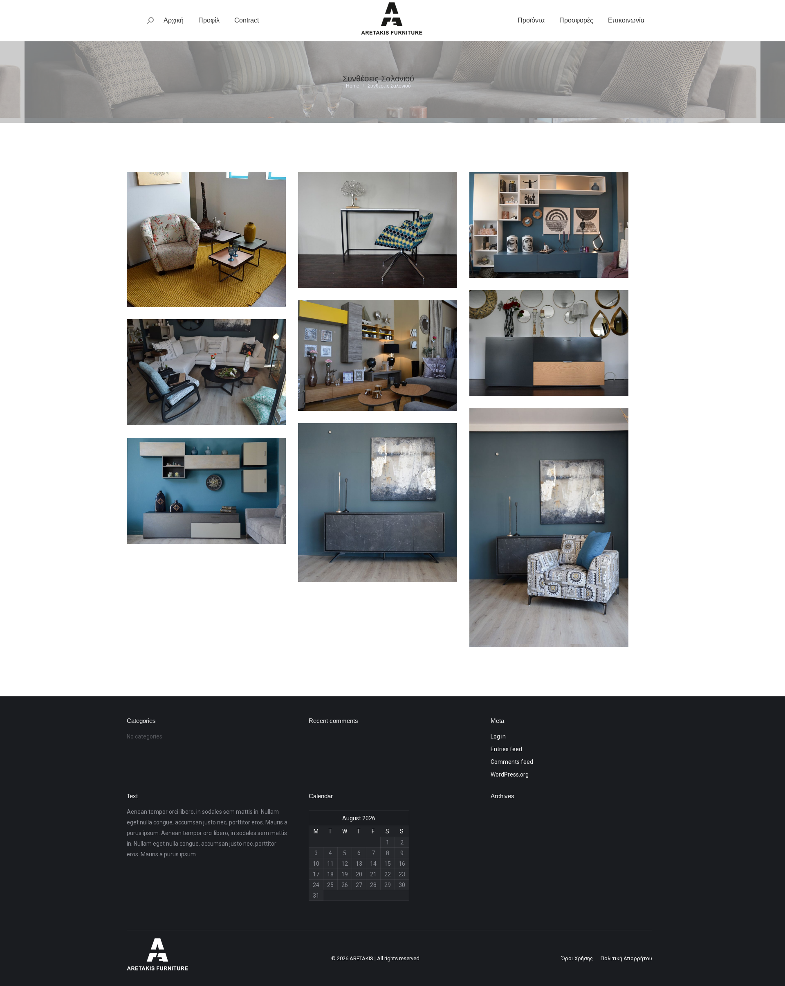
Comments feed (512, 762)
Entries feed (506, 749)
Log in (498, 736)
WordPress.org (510, 774)
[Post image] (206, 239)
